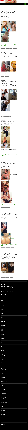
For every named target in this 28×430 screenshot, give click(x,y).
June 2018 (2, 329)
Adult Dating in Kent (3, 373)
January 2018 (2, 334)
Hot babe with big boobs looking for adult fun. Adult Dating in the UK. (9, 165)
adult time (3, 76)
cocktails (2, 385)
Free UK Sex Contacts (4, 3)
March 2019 (2, 317)
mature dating (2, 398)
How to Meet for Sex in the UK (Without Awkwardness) (7, 287)
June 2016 (2, 359)
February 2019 (2, 318)
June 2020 (2, 309)
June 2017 (2, 343)
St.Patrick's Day (3, 410)
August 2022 (2, 305)
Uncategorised (3, 52)
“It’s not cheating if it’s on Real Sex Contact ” (7, 290)
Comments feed (3, 424)
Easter (2, 386)
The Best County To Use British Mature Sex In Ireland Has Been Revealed (9, 291)
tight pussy (11, 277)
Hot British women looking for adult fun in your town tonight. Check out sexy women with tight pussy (9, 256)
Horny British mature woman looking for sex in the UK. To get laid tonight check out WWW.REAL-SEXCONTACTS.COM (8, 14)
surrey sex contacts (3, 411)
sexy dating (9, 116)
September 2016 (3, 355)
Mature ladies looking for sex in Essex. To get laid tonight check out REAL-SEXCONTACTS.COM (8, 84)
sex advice (2, 406)
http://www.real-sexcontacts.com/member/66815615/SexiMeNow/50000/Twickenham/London (9, 113)
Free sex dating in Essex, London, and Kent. (8, 122)
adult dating (3, 116)
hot (6, 116)
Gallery (2, 394)
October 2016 (2, 354)
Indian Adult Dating (3, 397)
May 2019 (2, 314)
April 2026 (2, 300)
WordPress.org (3, 425)
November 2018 (3, 322)
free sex (8, 76)
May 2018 (2, 330)
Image (2, 124)
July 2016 (2, 358)
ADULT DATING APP (3, 368)
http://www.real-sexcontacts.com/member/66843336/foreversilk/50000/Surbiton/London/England (9, 44)
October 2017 (2, 338)
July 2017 (2, 342)
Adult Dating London (3, 377)
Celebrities (2, 382)
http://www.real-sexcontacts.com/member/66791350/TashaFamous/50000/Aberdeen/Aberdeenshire (9, 274)
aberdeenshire (3, 277)
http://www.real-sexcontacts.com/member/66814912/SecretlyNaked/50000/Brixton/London (9, 154)
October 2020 (2, 308)
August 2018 (2, 326)
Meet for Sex (2, 401)
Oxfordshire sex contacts (4, 402)
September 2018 (3, 325)
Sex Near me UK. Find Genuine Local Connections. (6, 286)
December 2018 (3, 321)
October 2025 (2, 301)
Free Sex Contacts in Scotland (4, 390)
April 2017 (2, 346)
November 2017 (3, 337)
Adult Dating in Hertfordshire (4, 372)
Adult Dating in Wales (3, 376)
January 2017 (2, 350)
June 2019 (2, 313)
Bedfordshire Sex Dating (4, 381)
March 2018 (2, 333)
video (1, 415)
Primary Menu (27, 4)
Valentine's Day (3, 414)
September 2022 (3, 304)
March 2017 (2, 347)
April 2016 (2, 362)
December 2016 (3, 351)
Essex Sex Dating (3, 389)
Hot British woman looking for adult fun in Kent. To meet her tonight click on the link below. (9, 216)
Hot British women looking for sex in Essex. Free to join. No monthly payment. (9, 55)
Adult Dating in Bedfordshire (4, 369)
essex (5, 76)
